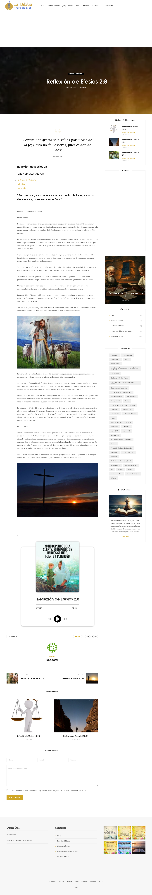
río (112, 469)
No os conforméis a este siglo (121, 439)
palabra (113, 444)
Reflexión (13, 636)
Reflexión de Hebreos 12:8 (32, 678)
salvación (21, 184)
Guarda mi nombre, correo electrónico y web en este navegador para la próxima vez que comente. (48, 790)
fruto (127, 401)
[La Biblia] (19, 5)
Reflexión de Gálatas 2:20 (72, 678)
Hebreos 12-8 (127, 409)
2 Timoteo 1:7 (115, 359)
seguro (120, 469)
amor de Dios (115, 364)
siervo (130, 469)
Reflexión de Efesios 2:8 (27, 180)
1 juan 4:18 (114, 355)
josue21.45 (114, 426)
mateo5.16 (114, 431)
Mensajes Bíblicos (91, 6)
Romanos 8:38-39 (131, 465)
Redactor (72, 88)
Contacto (109, 6)
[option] (125, 280)
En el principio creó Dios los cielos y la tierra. (124, 383)
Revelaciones (115, 465)
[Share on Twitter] (10, 136)
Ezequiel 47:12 (115, 401)
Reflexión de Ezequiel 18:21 (76, 736)
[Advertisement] (76, 29)
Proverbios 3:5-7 (128, 452)
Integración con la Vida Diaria (121, 422)
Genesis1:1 (114, 409)
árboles (113, 478)
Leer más (125, 536)
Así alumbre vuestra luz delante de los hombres (124, 368)
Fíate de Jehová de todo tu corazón (123, 405)
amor (126, 359)
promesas (114, 452)
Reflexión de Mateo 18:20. (28, 736)
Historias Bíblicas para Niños (121, 331)
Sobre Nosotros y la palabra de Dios (63, 6)
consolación (115, 374)
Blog (125, 288)
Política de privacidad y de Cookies (19, 841)
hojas (113, 418)
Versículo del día (76, 74)
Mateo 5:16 (126, 431)
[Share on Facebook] (10, 130)
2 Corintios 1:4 (127, 355)
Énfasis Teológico (133, 474)
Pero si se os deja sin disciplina (121, 448)
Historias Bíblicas (117, 326)
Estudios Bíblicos (117, 321)
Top (76, 888)
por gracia (22, 188)
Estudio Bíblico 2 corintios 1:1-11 (125, 294)
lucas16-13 (126, 426)
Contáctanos (11, 835)
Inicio (41, 6)
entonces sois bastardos (119, 388)
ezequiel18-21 (131, 396)
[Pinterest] (10, 142)
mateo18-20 (115, 435)
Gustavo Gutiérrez (63, 881)
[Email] (10, 148)
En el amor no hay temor (119, 378)
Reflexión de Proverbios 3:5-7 (121, 461)
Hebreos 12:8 (115, 414)
